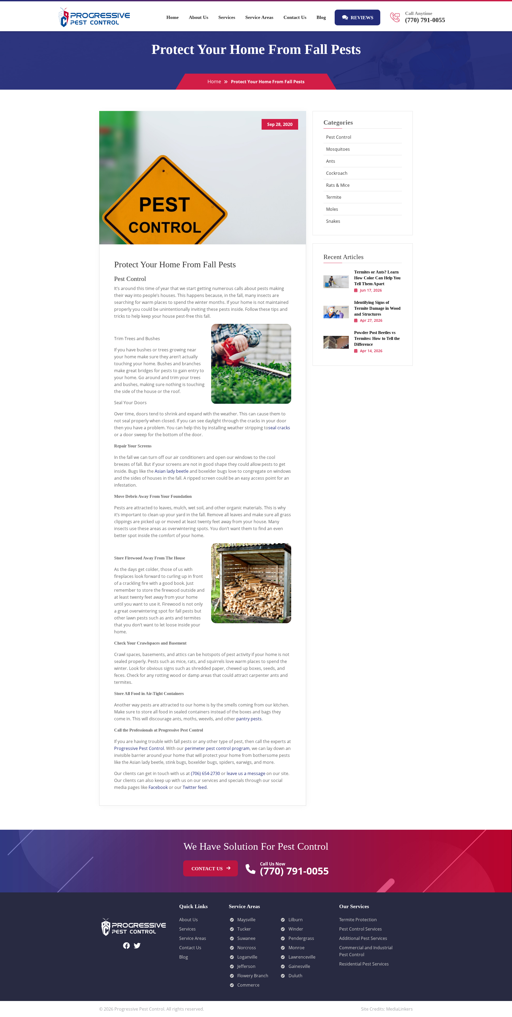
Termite (333, 197)
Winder (296, 929)
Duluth (295, 976)
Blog (321, 17)
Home (172, 17)
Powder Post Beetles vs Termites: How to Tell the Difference (377, 338)
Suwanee (246, 938)
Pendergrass (301, 938)
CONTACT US (207, 868)
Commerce (248, 985)
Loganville (247, 957)
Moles (332, 209)
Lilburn (296, 920)
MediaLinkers (399, 1009)
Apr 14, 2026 (371, 350)
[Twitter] (137, 945)
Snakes (333, 221)
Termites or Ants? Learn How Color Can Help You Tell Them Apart (377, 278)
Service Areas (259, 17)
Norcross (246, 948)
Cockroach (336, 173)
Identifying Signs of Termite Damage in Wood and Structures (377, 308)
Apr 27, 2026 (371, 320)
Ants (330, 161)
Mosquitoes (338, 149)
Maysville (246, 920)
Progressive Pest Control (139, 1009)
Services (226, 17)
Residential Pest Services (364, 964)
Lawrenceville (302, 957)
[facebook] (126, 945)
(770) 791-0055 (425, 20)
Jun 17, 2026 (371, 290)
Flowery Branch (252, 976)
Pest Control (338, 137)
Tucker (244, 929)
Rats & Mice (338, 185)
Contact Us (294, 17)
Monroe (297, 948)
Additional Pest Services (363, 938)
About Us (198, 17)
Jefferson (246, 966)
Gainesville (299, 966)
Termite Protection (358, 920)
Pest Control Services (360, 929)
